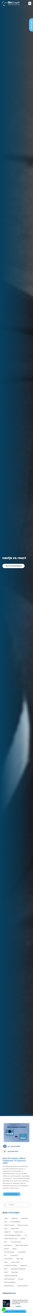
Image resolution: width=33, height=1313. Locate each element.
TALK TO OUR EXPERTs (13, 566)
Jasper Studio (15, 1228)
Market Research (9, 1285)
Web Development (9, 1279)
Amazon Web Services (10, 1238)
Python (6, 1272)
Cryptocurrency (18, 1232)
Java (5, 1221)
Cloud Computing (9, 1252)
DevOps (14, 1248)
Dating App (23, 1265)
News (5, 1269)
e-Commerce (14, 1255)
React (6, 1262)
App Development (23, 1285)
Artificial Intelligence (10, 1282)
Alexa (5, 1228)
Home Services (8, 1258)
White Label (19, 1258)
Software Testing (9, 1225)
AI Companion (22, 1252)
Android (23, 1238)
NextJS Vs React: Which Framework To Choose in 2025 (14, 1160)
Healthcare (14, 1218)
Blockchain (15, 1272)
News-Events (8, 1245)
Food (5, 1242)
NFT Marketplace (15, 1221)
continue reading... (12, 1194)
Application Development (18, 1269)
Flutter (6, 1218)
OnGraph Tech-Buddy (10, 1265)
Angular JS (7, 1232)
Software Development (10, 1275)
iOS (26, 1235)
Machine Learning (23, 1225)
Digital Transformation (21, 1245)
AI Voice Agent (15, 1262)
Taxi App (20, 1279)
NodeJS (6, 1248)
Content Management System (12, 1235)
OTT (5, 1255)
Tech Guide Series (16, 1242)
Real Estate (24, 1218)
